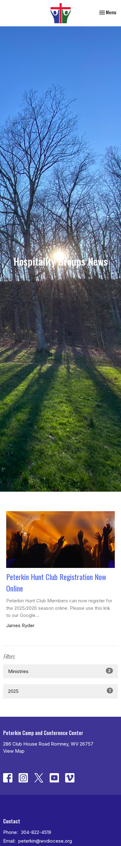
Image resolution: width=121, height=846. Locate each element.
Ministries (59, 671)
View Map (14, 751)
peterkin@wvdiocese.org (45, 841)
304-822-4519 (36, 832)
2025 (59, 691)
